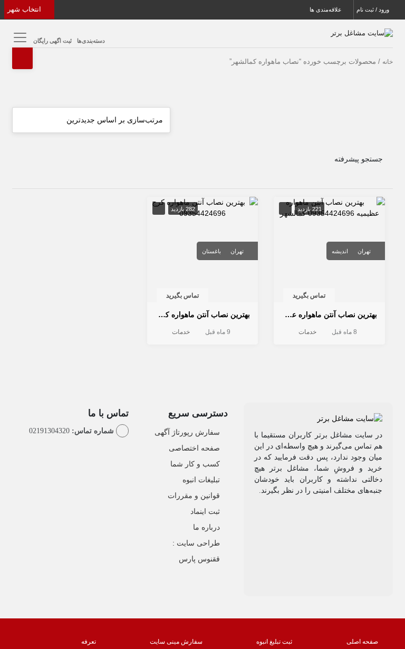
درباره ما (206, 527)
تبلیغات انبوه (201, 479)
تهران (364, 251)
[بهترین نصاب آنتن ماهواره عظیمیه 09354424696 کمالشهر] (329, 207)
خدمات (307, 332)
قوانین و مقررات (194, 495)
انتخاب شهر (25, 9)
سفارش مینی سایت (176, 641)
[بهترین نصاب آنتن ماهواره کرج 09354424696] (202, 207)
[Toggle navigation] (19, 37)
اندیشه (340, 251)
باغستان (211, 251)
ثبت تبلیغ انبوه (274, 641)
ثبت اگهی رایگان (52, 40)
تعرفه (88, 641)
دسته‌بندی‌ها (91, 40)
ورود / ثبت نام (373, 9)
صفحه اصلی (362, 641)
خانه (387, 61)
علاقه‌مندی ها (326, 9)
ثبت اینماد (205, 511)
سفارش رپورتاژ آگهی (187, 432)
